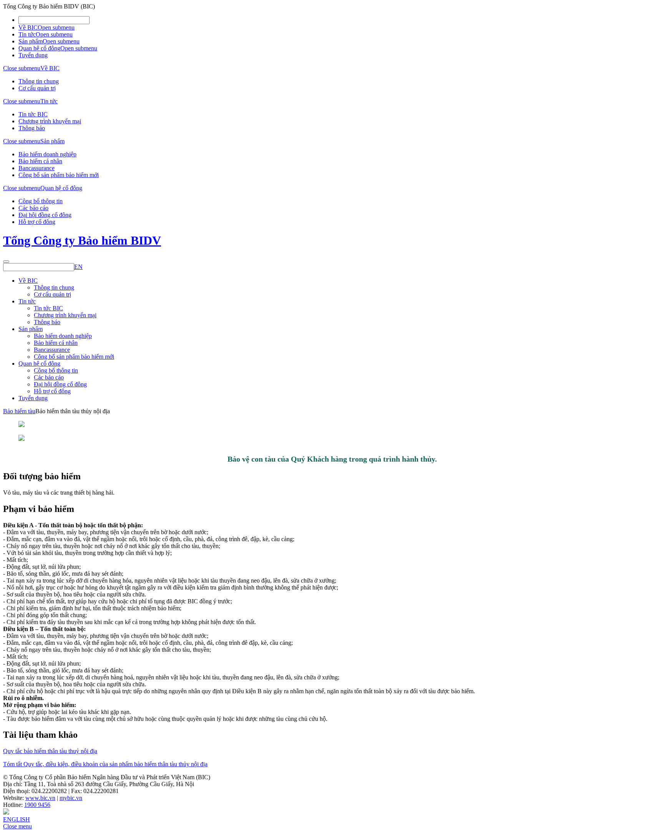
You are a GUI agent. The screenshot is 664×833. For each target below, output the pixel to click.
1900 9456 (37, 805)
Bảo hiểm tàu (19, 411)
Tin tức (27, 34)
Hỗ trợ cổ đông (36, 222)
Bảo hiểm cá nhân (40, 161)
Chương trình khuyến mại (49, 121)
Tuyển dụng (33, 55)
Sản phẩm (30, 41)
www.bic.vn (40, 798)
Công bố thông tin (40, 201)
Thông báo (31, 128)
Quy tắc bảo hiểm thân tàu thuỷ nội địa (50, 751)
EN (78, 266)
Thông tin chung (38, 81)
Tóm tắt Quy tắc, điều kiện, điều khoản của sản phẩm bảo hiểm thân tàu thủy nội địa (105, 764)
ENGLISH (16, 819)
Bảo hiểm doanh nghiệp (47, 154)
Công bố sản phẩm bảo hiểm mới (58, 175)
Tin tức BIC (33, 114)
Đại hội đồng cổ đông (44, 215)
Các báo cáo (33, 208)
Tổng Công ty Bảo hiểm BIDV (82, 240)
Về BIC (28, 27)
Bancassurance (36, 168)
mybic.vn (71, 798)
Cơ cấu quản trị (37, 88)
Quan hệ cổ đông (39, 48)
